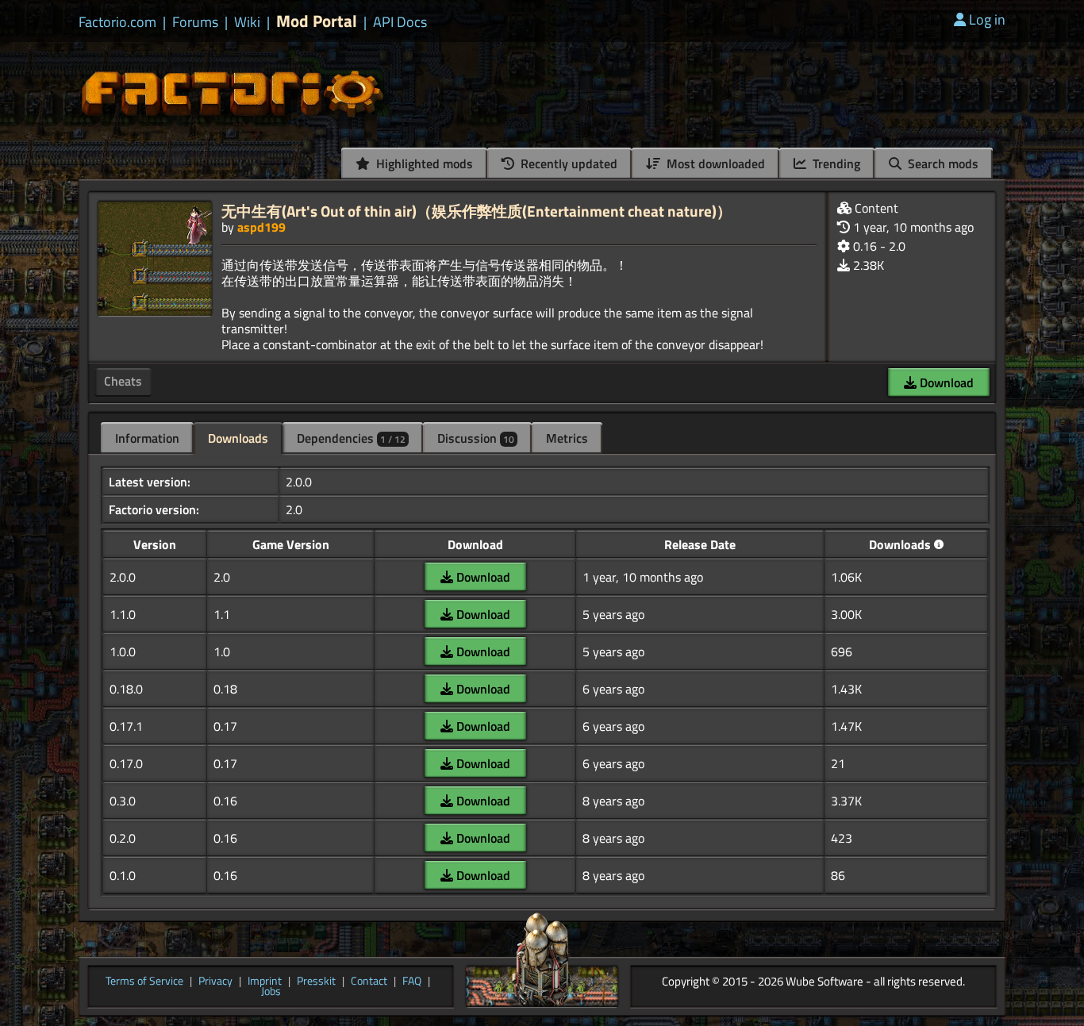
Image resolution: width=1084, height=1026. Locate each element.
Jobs (271, 991)
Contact (369, 981)
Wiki (247, 22)
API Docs (400, 22)
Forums (195, 22)
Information (147, 438)
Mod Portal (316, 21)
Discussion (475, 438)
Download (945, 382)
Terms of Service (144, 981)
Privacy (215, 981)
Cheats (123, 380)
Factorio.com (117, 22)
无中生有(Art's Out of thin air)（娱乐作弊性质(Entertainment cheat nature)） (476, 210)
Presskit (316, 981)
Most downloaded (714, 163)
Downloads (238, 438)
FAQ (411, 981)
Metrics (567, 438)
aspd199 (261, 226)
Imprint (265, 981)
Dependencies (351, 438)
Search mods (941, 163)
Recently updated (567, 163)
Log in (987, 19)
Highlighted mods (423, 163)
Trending (834, 163)
